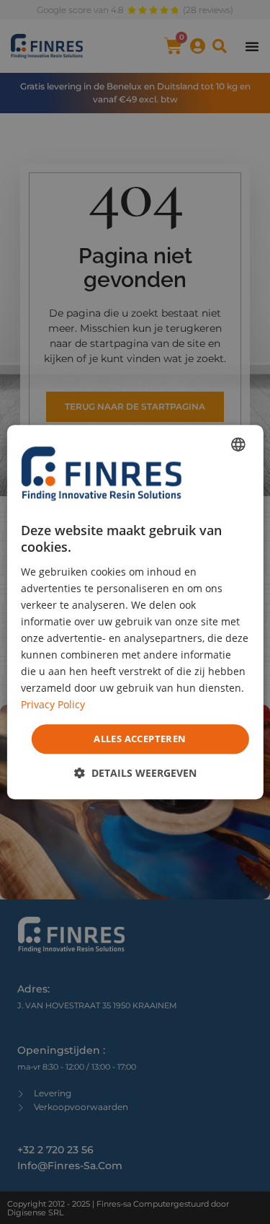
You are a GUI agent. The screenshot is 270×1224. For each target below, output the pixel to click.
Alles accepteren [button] (140, 738)
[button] (135, 773)
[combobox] (238, 444)
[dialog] (134, 612)
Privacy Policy (53, 705)
